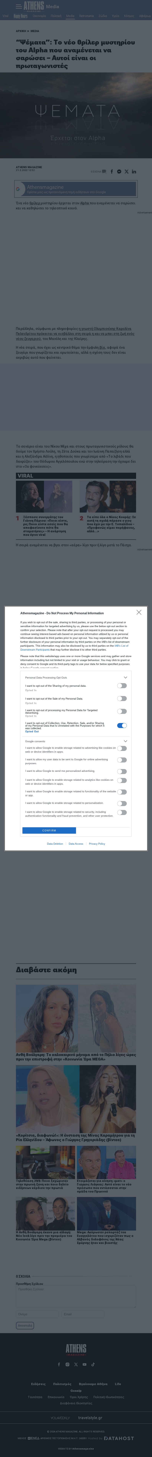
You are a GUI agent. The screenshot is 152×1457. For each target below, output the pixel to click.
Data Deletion (55, 843)
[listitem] (76, 677)
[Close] (140, 613)
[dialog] (76, 728)
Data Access (76, 843)
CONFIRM (49, 830)
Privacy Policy (97, 843)
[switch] (122, 685)
